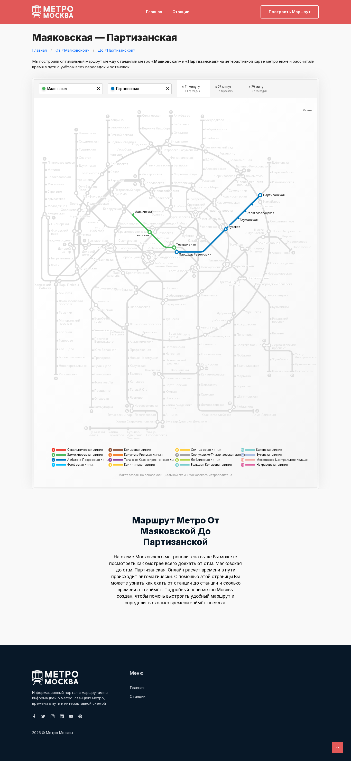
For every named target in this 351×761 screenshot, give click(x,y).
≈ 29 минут (258, 89)
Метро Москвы (59, 732)
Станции (180, 11)
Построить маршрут (290, 11)
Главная (154, 11)
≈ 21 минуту (191, 89)
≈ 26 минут (224, 89)
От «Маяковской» (72, 50)
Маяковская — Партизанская (104, 37)
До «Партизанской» (116, 50)
